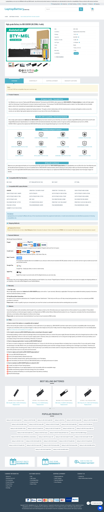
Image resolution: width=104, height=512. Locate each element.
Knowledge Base (34, 480)
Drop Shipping (57, 482)
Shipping (97, 4)
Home (6, 16)
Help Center (33, 478)
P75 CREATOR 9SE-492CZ (36, 202)
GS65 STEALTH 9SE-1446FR (14, 193)
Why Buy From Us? (10, 478)
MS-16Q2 (9, 182)
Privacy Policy (9, 484)
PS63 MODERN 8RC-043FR (36, 205)
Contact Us (81, 476)
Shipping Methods (58, 476)
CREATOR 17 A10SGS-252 (59, 190)
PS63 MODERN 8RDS (57, 205)
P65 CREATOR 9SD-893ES (81, 199)
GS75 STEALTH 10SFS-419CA (82, 193)
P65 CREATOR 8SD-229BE (58, 199)
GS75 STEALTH (33, 193)
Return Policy (33, 484)
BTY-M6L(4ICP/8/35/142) (36, 182)
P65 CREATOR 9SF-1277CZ (14, 202)
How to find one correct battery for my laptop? (21, 329)
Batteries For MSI (14, 16)
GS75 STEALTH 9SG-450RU (82, 196)
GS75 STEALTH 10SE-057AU (59, 193)
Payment (85, 4)
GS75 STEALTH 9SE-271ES (36, 196)
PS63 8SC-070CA (11, 205)
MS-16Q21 (55, 182)
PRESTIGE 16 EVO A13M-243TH (83, 202)
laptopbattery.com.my (33, 505)
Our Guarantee (9, 480)
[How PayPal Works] (72, 501)
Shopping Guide (56, 4)
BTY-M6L (77, 182)
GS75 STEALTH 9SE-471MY (59, 196)
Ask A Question (60, 56)
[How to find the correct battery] (84, 462)
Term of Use (9, 486)
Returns (91, 4)
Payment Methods (58, 480)
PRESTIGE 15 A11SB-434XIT (59, 202)
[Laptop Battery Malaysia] (17, 10)
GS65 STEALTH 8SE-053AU (82, 190)
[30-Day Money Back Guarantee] (20, 462)
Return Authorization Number (85, 478)
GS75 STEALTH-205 (12, 199)
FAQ (80, 4)
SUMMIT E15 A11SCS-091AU (14, 208)
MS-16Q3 (31, 199)
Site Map (8, 487)
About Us (8, 476)
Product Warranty (10, 482)
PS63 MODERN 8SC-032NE (81, 205)
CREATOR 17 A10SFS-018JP (36, 190)
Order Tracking (73, 4)
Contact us (64, 4)
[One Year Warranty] (52, 462)
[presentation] (14, 80)
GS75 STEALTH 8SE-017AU (14, 196)
